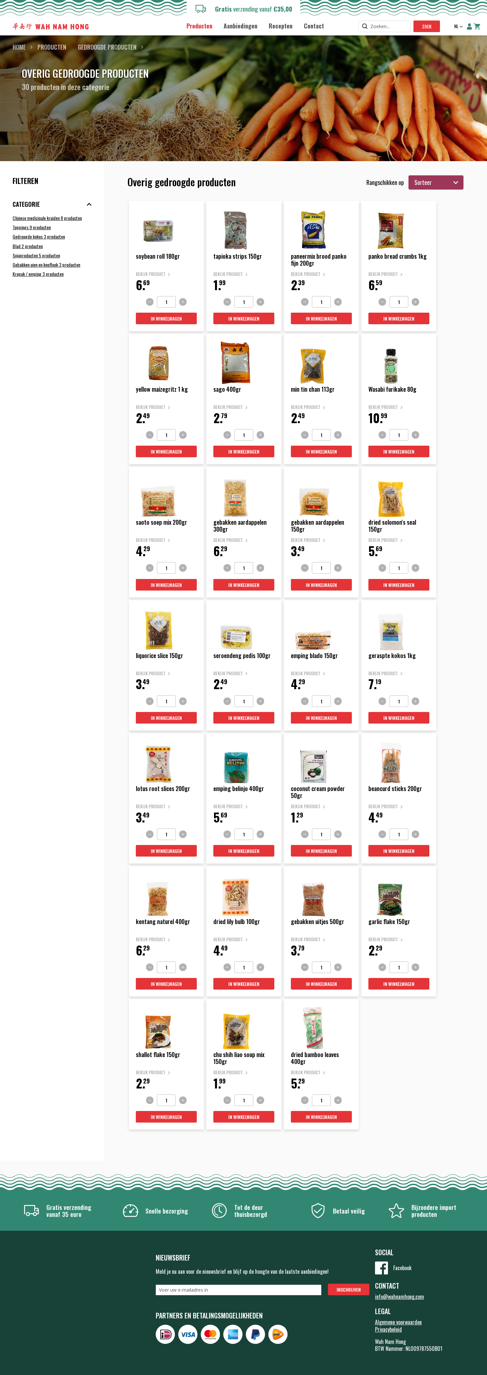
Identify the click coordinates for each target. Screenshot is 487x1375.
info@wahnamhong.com (399, 1297)
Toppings (32, 227)
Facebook (402, 1268)
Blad (28, 246)
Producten (51, 47)
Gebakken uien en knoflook (46, 264)
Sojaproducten (36, 255)
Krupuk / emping (38, 273)
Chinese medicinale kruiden (47, 217)
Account (469, 26)
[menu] (255, 26)
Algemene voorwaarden (398, 1322)
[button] (458, 26)
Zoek (426, 26)
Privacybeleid (388, 1329)
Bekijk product (150, 274)
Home (19, 47)
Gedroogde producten (107, 47)
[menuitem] (199, 26)
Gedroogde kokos (39, 236)
